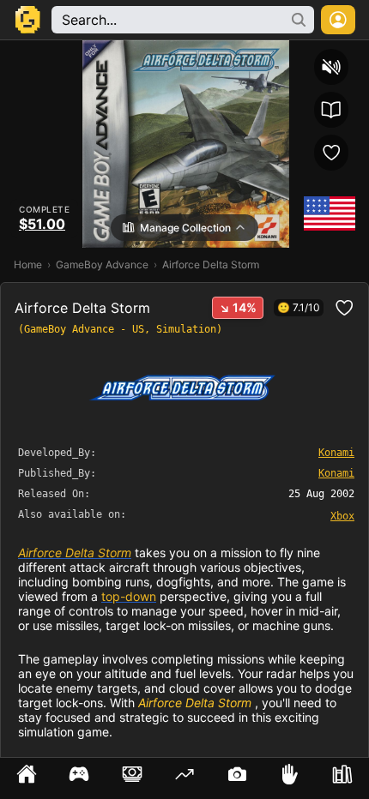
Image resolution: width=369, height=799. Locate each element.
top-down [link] (128, 596)
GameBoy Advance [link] (102, 264)
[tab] (26, 778)
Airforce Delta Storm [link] (74, 552)
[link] (342, 515)
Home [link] (28, 264)
